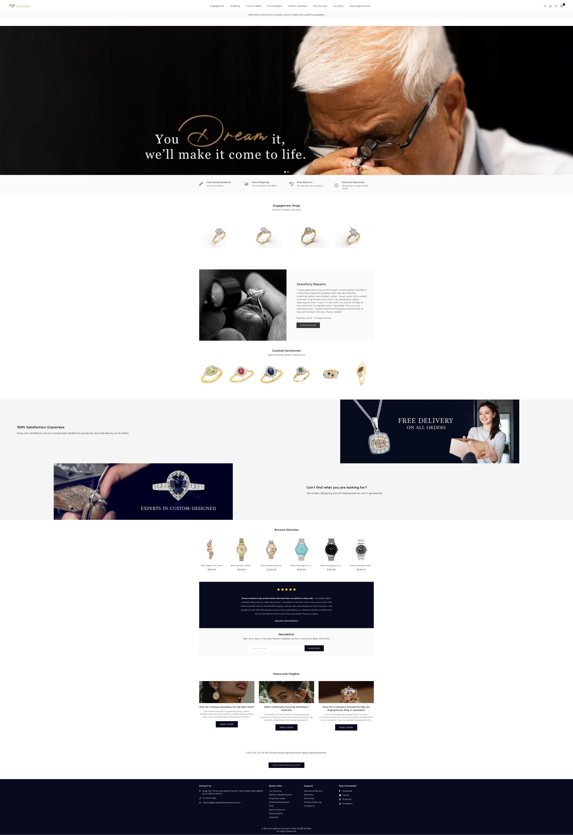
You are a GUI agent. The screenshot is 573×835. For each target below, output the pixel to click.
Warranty (308, 794)
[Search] (545, 6)
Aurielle (353, 232)
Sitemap (273, 817)
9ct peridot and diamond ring (212, 370)
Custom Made (253, 6)
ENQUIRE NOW (308, 325)
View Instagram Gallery (286, 765)
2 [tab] (288, 172)
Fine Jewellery (274, 6)
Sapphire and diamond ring (272, 370)
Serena (309, 232)
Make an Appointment (280, 794)
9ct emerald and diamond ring (301, 370)
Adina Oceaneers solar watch (361, 565)
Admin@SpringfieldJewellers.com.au (222, 802)
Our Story (338, 6)
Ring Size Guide (277, 798)
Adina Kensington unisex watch (301, 565)
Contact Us (309, 806)
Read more (227, 724)
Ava (264, 232)
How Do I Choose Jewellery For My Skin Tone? (226, 706)
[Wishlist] (556, 6)
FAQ (271, 806)
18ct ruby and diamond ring (242, 370)
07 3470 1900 (209, 798)
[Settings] (550, 6)
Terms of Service (277, 809)
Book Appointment (360, 6)
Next (569, 100)
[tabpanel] (286, 100)
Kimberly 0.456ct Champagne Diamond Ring (361, 370)
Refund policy (276, 813)
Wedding (235, 6)
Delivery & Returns (313, 791)
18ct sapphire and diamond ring (331, 370)
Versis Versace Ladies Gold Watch (242, 565)
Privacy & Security (313, 802)
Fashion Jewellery (297, 6)
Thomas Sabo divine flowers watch (272, 565)
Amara (219, 232)
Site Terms (309, 798)
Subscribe (314, 648)
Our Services (320, 6)
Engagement (217, 6)
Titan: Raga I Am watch (212, 565)
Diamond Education (279, 802)
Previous (4, 100)
